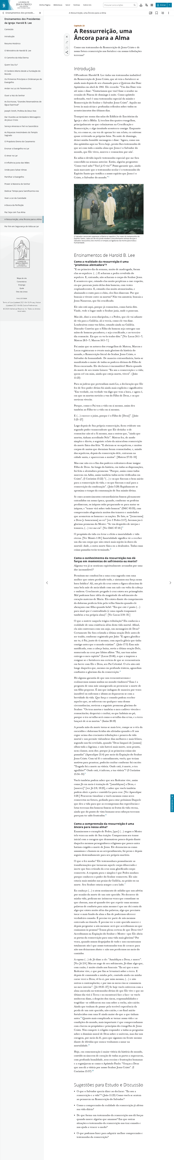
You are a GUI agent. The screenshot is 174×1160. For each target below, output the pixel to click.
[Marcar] (67, 42)
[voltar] (3, 13)
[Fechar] (67, 37)
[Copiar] (67, 48)
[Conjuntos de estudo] (150, 13)
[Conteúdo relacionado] (162, 13)
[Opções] (168, 13)
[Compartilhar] (67, 52)
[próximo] (170, 583)
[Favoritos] (156, 13)
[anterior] (47, 583)
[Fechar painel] (40, 13)
